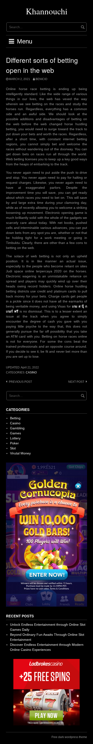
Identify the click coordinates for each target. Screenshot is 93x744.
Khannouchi (46, 11)
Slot (13, 448)
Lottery (15, 438)
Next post (76, 381)
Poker (14, 443)
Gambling (17, 428)
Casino (31, 372)
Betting (15, 418)
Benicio (41, 79)
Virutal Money (20, 453)
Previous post (20, 381)
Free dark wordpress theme (69, 737)
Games (15, 433)
